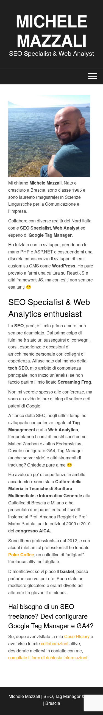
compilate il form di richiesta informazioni (47, 657)
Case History (77, 636)
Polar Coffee (21, 554)
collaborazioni (54, 643)
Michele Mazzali (52, 30)
